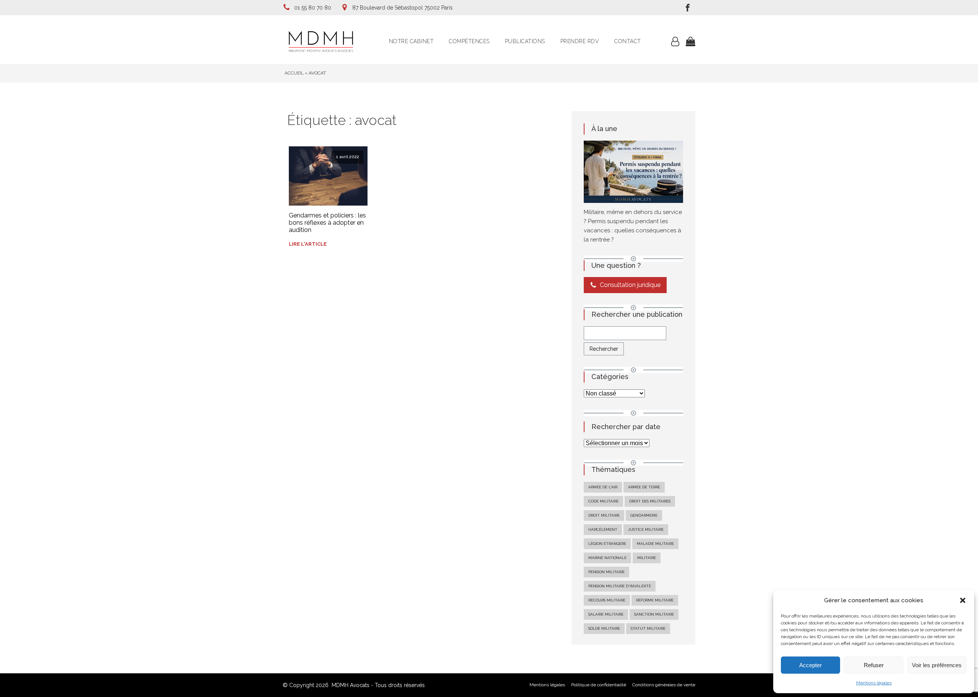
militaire (646, 558)
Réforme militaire (655, 600)
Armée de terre (644, 487)
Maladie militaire (655, 543)
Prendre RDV (579, 41)
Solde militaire (604, 628)
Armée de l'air (602, 487)
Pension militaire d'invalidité (619, 586)
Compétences (469, 41)
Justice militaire (646, 529)
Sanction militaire (654, 614)
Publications (525, 41)
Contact (627, 41)
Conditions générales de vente (663, 684)
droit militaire (604, 515)
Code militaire (603, 501)
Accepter (810, 665)
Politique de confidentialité (598, 684)
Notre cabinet (411, 41)
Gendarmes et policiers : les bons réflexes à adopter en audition (327, 222)
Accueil (294, 73)
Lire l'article (308, 244)
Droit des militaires (649, 501)
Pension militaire (606, 572)
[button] (963, 600)
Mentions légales (874, 683)
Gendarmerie (643, 515)
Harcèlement (602, 529)
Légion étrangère (607, 543)
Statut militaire (648, 628)
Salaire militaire (605, 614)
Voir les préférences (937, 665)
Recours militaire (606, 600)
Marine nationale (607, 558)
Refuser (874, 665)
